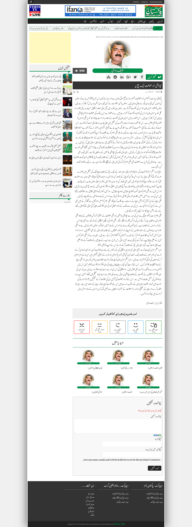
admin (158, 92)
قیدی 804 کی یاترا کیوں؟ (95, 368)
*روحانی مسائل (90, 497)
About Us (136, 2)
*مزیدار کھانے (90, 504)
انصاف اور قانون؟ (127, 392)
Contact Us (144, 2)
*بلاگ (92, 515)
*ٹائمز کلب (91, 511)
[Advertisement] (50, 47)
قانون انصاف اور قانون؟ (125, 28)
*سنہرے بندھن (90, 501)
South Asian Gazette (156, 2)
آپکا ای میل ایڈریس (153, 449)
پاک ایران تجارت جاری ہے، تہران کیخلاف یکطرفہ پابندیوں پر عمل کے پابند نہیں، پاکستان (29, 28)
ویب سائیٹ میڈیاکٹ (122, 502)
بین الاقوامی (142, 21)
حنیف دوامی (150, 303)
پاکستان (151, 21)
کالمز (85, 21)
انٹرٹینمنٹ (93, 21)
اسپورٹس (110, 21)
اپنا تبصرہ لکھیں (155, 416)
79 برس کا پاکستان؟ (63, 28)
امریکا (132, 21)
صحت (102, 21)
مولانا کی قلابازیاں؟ (97, 392)
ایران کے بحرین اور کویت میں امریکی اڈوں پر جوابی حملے (45, 158)
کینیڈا (126, 21)
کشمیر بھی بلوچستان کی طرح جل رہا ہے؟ (151, 392)
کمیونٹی (119, 21)
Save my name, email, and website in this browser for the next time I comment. (121, 460)
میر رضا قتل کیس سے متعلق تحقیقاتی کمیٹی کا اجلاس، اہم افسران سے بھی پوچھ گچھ (93, 28)
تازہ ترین (160, 21)
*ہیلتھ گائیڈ (91, 508)
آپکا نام (158, 439)
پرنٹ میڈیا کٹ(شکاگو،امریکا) (120, 498)
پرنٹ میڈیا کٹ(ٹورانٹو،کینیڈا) (120, 493)
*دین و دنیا (91, 493)
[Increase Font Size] (78, 92)
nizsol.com (119, 524)
